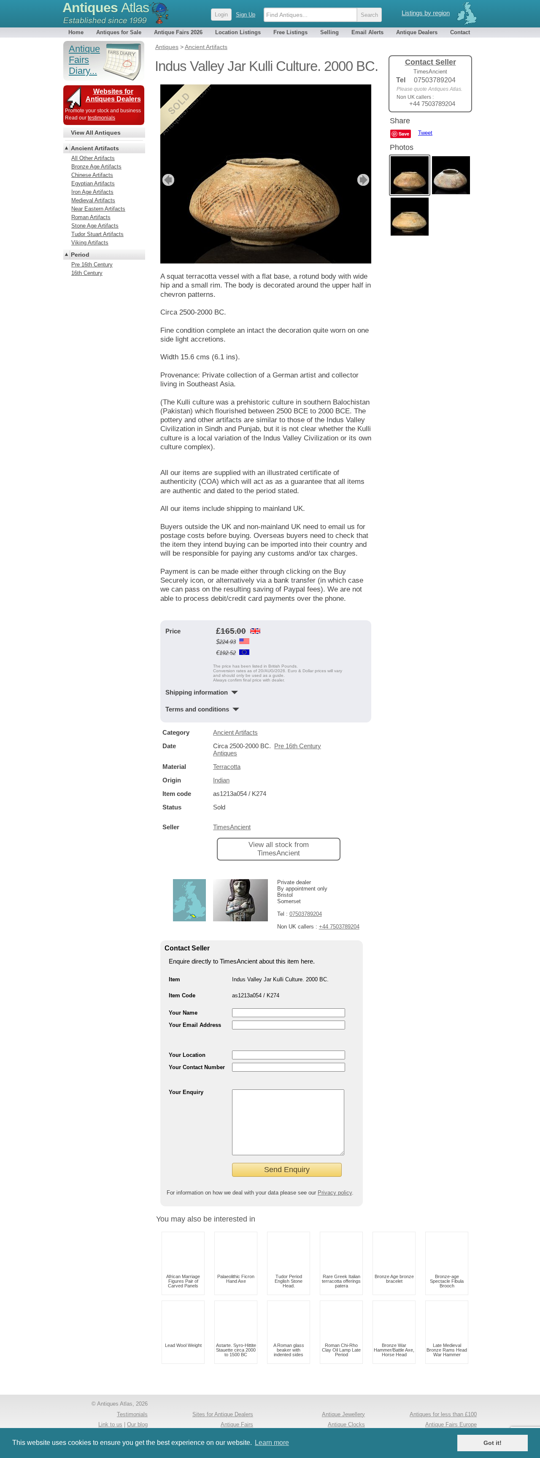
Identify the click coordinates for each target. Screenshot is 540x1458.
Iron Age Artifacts (92, 192)
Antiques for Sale (118, 32)
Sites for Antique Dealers (222, 1414)
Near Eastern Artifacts (98, 209)
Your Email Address (195, 1025)
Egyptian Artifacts (93, 183)
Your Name (183, 1013)
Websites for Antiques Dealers (113, 95)
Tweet (425, 133)
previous (167, 180)
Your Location (187, 1055)
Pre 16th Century (92, 264)
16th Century (87, 273)
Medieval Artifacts (93, 200)
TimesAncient (232, 827)
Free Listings (290, 32)
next (364, 180)
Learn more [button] (272, 1442)
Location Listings (238, 32)
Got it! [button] (492, 1442)
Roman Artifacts (91, 217)
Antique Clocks (346, 1424)
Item (174, 979)
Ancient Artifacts (235, 732)
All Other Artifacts (93, 158)
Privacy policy (335, 1192)
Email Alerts (367, 32)
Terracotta (226, 766)
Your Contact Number (197, 1067)
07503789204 (305, 914)
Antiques (105, 7)
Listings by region (426, 12)
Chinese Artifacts (92, 175)
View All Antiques (96, 132)
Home (76, 32)
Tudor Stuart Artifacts (97, 234)
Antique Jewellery (343, 1414)
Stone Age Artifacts (95, 226)
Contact (460, 32)
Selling (329, 32)
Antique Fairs (237, 1424)
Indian (221, 780)
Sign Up (245, 14)
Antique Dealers (416, 32)
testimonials (101, 118)
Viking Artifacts (89, 242)
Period (80, 254)
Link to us (110, 1424)
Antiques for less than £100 (443, 1414)
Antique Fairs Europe (451, 1424)
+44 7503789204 (339, 926)
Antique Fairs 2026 (178, 32)
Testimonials (132, 1414)
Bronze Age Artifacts (96, 166)
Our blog (137, 1424)
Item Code (182, 995)
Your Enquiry (186, 1092)
